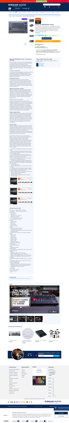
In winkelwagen (46, 38)
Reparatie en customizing (13, 378)
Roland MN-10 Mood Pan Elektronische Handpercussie (27, 341)
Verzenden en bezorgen (13, 373)
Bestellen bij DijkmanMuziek (14, 369)
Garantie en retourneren (13, 372)
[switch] (27, 421)
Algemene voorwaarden (13, 375)
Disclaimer (11, 379)
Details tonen (50, 421)
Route (50, 375)
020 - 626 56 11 (41, 65)
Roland (10, 186)
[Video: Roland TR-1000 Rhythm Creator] (14, 319)
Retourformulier (12, 385)
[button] (11, 334)
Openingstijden (52, 373)
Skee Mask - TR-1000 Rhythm (15, 186)
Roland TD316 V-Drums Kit (53, 340)
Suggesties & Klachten (13, 382)
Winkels (23, 376)
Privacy (10, 381)
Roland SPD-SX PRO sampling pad (41, 340)
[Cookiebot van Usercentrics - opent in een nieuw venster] (6, 421)
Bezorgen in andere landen (14, 390)
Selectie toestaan (61, 416)
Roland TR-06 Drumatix (13, 340)
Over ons (23, 369)
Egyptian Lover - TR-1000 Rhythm (15, 196)
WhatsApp (11, 384)
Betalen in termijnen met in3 (14, 388)
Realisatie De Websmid (38, 406)
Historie (23, 370)
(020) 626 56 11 (52, 372)
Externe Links (11, 393)
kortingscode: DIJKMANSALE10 (41, 1)
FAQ (10, 376)
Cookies (10, 387)
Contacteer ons (12, 391)
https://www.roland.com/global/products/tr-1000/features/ (20, 278)
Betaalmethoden (12, 370)
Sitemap (23, 375)
